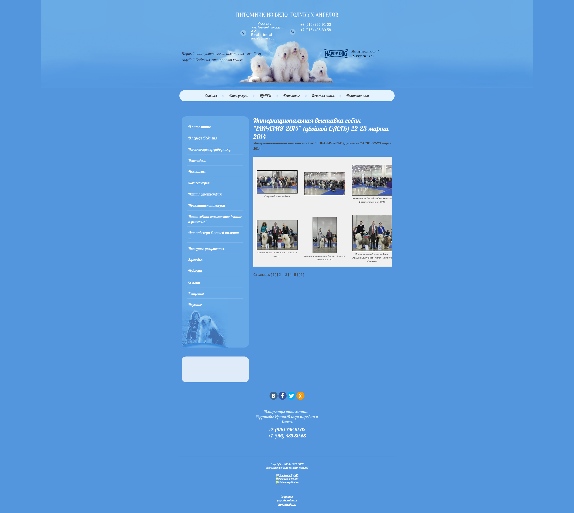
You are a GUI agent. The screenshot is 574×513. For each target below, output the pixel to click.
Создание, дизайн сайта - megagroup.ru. (287, 500)
